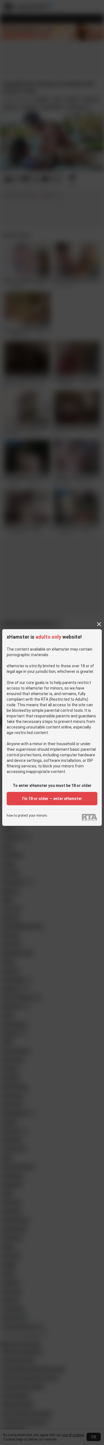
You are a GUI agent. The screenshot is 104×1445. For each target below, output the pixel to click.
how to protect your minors (27, 815)
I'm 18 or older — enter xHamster (52, 798)
